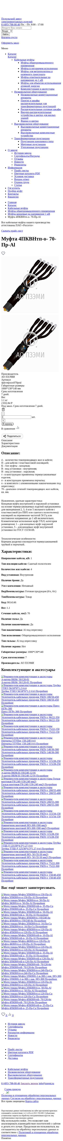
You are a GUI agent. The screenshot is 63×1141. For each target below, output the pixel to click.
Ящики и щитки (30, 121)
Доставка (13, 1058)
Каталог (12, 53)
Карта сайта (31, 1101)
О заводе (6, 1018)
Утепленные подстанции (34, 147)
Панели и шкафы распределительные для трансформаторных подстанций (38, 103)
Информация (8, 1043)
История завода (16, 1023)
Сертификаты (15, 1026)
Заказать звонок (29, 1083)
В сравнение (8, 428)
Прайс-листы (15, 1049)
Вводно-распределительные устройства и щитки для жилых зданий (38, 115)
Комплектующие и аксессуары (37, 88)
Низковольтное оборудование (30, 91)
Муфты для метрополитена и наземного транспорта (37, 73)
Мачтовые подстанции (33, 144)
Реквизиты (14, 1038)
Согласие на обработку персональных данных (35, 1098)
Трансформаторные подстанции (32, 138)
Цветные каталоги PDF (21, 1052)
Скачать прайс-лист (12, 230)
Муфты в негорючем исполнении (39, 68)
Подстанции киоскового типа (37, 141)
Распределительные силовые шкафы (41, 109)
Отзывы (12, 1029)
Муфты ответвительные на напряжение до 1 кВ (35, 79)
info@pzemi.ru (46, 1083)
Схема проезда (13, 1089)
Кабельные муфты (24, 59)
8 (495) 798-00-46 (10, 24)
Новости (12, 1035)
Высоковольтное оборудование (31, 123)
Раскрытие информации (21, 1032)
